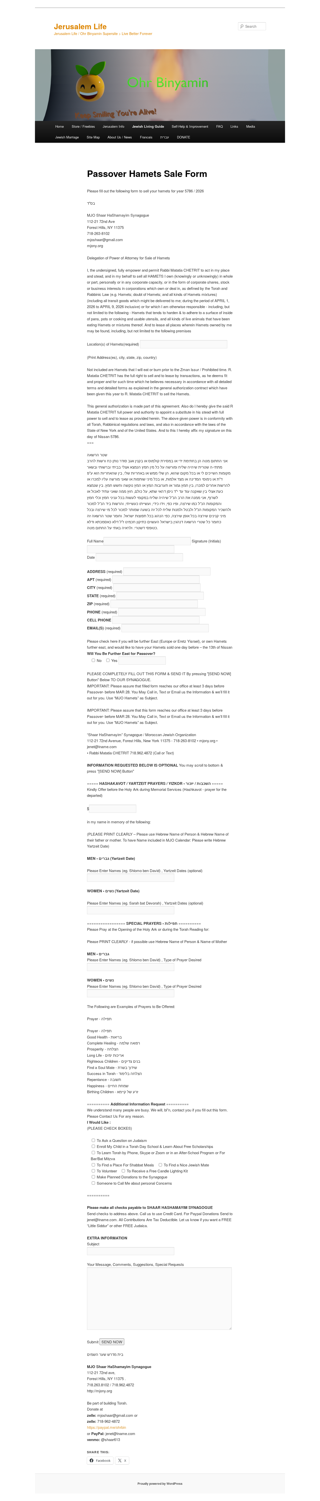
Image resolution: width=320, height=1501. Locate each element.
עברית (164, 137)
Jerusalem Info (113, 126)
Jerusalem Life (80, 26)
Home (59, 126)
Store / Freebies (83, 126)
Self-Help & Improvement (190, 126)
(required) (113, 344)
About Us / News (120, 137)
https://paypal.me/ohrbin (106, 1427)
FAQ (219, 126)
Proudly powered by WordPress (160, 1483)
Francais (146, 137)
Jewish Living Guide (148, 126)
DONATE (183, 137)
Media (250, 126)
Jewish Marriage (67, 137)
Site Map (93, 137)
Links (234, 126)
